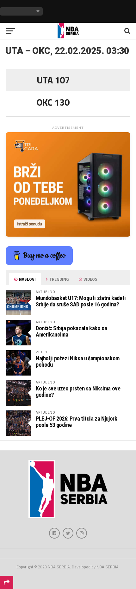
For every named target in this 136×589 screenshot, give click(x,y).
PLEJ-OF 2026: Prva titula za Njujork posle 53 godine (76, 421)
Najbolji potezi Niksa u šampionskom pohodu (78, 361)
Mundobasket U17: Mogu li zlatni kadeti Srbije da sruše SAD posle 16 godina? (81, 301)
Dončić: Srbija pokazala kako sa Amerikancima (71, 331)
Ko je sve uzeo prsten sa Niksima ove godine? (78, 391)
